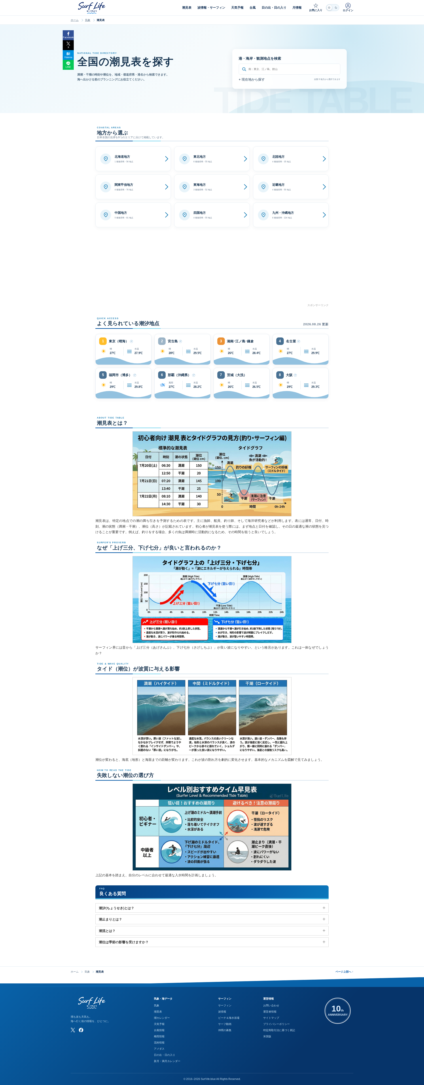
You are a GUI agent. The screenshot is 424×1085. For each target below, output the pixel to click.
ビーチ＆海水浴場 (228, 1017)
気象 (87, 20)
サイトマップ (271, 1017)
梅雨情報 (159, 1036)
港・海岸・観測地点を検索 (260, 58)
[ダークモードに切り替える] (332, 7)
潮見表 (158, 1011)
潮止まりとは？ (110, 919)
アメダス (159, 1048)
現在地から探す (252, 79)
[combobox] (289, 69)
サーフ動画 (224, 1024)
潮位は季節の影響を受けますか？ (124, 942)
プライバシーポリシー (276, 1024)
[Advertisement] (212, 272)
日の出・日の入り (164, 1055)
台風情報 (159, 1030)
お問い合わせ (271, 1005)
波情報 (222, 1011)
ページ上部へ (344, 971)
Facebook (68, 37)
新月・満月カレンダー (167, 1061)
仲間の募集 (224, 1030)
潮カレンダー (162, 1017)
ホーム (75, 20)
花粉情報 (159, 1042)
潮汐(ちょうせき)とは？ (116, 908)
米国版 (267, 1036)
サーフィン (224, 1005)
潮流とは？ (107, 931)
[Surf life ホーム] (92, 8)
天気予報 (159, 1024)
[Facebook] (81, 1030)
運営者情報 (269, 1011)
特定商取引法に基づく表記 (279, 1030)
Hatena (68, 57)
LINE (68, 67)
